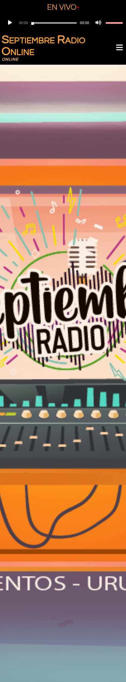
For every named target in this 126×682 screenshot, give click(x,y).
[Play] (9, 23)
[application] (63, 23)
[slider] (114, 23)
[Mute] (97, 23)
